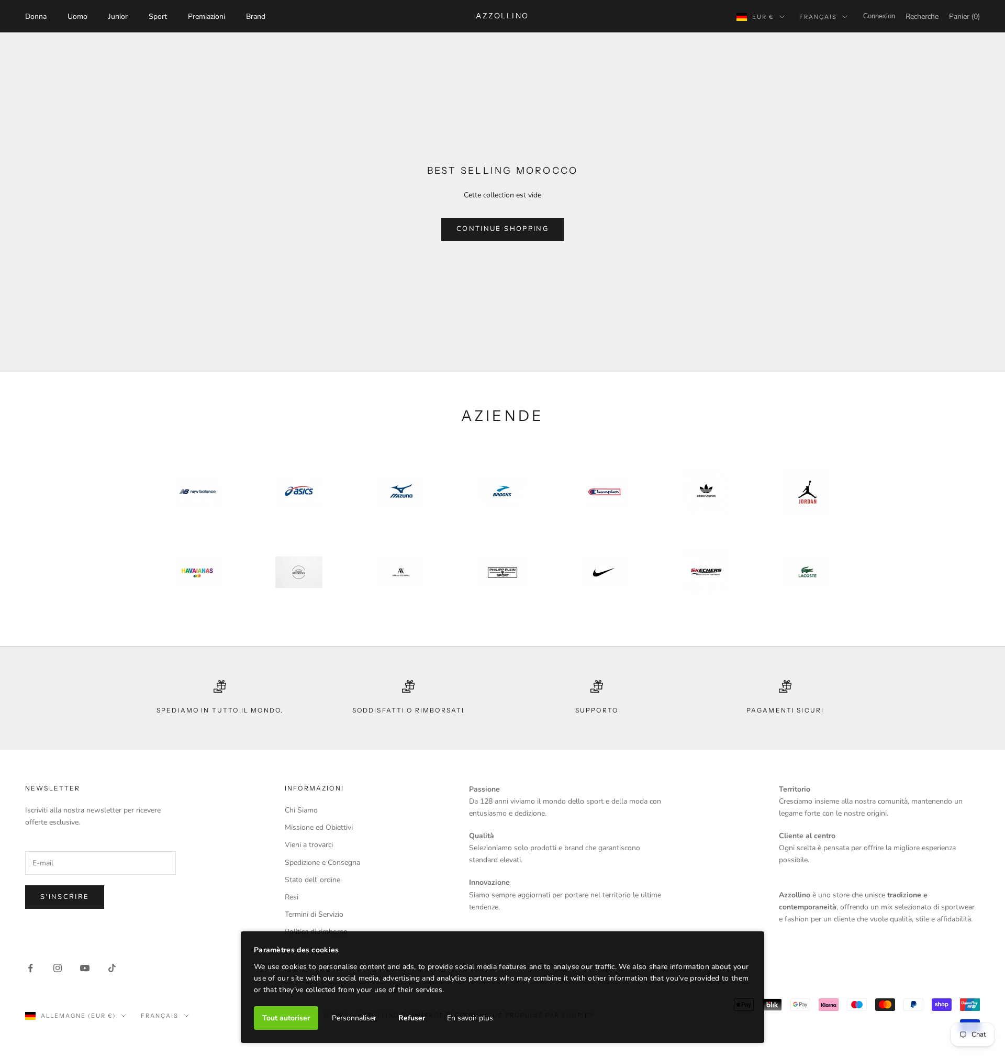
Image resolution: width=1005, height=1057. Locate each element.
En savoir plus (470, 1018)
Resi (291, 897)
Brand (255, 16)
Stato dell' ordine (312, 880)
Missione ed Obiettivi (319, 827)
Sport (158, 16)
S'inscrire (64, 897)
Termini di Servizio (314, 914)
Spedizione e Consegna (322, 862)
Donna (36, 16)
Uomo (77, 16)
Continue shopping (502, 228)
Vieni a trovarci (309, 845)
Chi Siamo (301, 810)
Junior (118, 16)
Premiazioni (206, 16)
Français (818, 16)
